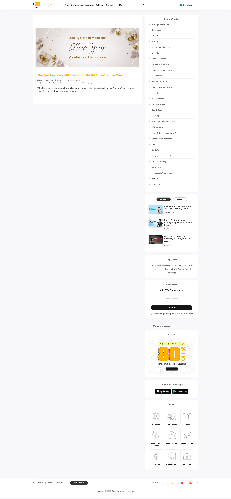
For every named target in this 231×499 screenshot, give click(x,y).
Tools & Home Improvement (163, 133)
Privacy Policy (187, 313)
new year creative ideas (72, 83)
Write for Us (79, 483)
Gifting (154, 41)
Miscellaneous (157, 99)
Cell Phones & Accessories (107, 5)
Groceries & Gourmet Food (163, 121)
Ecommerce (156, 76)
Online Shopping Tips (74, 5)
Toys (153, 144)
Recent (180, 199)
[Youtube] (182, 483)
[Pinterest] (172, 483)
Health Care (156, 110)
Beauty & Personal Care (161, 70)
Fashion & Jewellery (160, 64)
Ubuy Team (61, 80)
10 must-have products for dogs (163, 265)
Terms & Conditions (56, 483)
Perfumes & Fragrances (161, 173)
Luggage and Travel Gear (162, 156)
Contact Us (38, 483)
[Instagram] (177, 483)
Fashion (154, 36)
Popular (163, 199)
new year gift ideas (99, 83)
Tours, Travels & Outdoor (162, 87)
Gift (83, 83)
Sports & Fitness (158, 59)
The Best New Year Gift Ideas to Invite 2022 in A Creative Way (80, 75)
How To (154, 178)
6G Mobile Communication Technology (172, 269)
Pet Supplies (156, 116)
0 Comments (75, 80)
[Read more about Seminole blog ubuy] (36, 5)
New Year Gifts (58, 83)
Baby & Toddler (158, 104)
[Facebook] (163, 483)
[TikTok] (197, 483)
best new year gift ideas (115, 83)
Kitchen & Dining (158, 161)
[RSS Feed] (191, 483)
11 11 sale (180, 265)
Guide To (155, 150)
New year (88, 83)
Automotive (156, 167)
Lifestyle (155, 53)
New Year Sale (47, 83)
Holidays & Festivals (160, 24)
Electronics (89, 5)
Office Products (158, 127)
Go (134, 5)
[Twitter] (167, 483)
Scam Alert (156, 184)
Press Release (157, 93)
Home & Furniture (159, 81)
